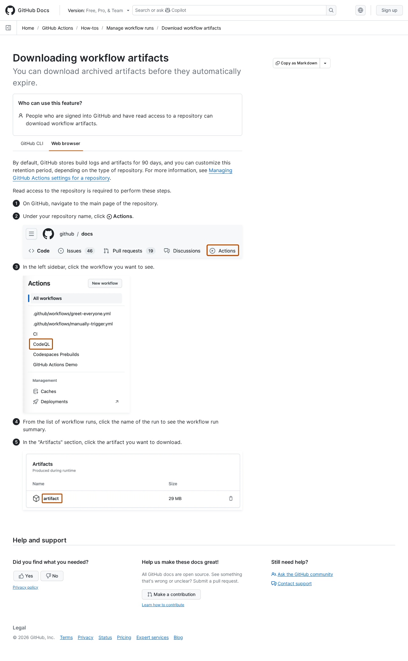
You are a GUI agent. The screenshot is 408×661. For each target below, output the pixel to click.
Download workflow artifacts (191, 28)
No (55, 575)
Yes (29, 575)
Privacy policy (25, 587)
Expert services (152, 637)
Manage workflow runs (130, 28)
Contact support (295, 583)
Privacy (85, 637)
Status (105, 637)
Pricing (124, 637)
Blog (178, 637)
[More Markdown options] (325, 63)
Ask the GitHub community (305, 574)
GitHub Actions (57, 28)
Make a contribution (174, 594)
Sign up (389, 10)
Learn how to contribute (163, 604)
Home (28, 28)
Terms (66, 637)
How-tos (89, 28)
